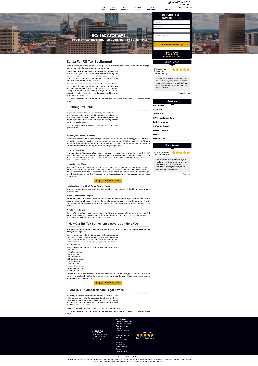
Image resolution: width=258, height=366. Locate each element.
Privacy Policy (120, 344)
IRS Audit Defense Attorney (164, 118)
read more (164, 88)
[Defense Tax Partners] (76, 335)
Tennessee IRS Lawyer (123, 324)
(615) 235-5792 (180, 2)
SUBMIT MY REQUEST (171, 44)
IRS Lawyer (113, 9)
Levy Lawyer (158, 114)
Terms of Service (121, 346)
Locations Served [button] (121, 351)
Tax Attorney (103, 9)
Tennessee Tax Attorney (124, 321)
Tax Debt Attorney (151, 9)
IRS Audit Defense (137, 9)
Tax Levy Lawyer (124, 9)
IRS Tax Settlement (166, 9)
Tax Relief (157, 134)
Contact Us (188, 9)
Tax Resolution (159, 138)
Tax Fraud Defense (160, 130)
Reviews (178, 8)
